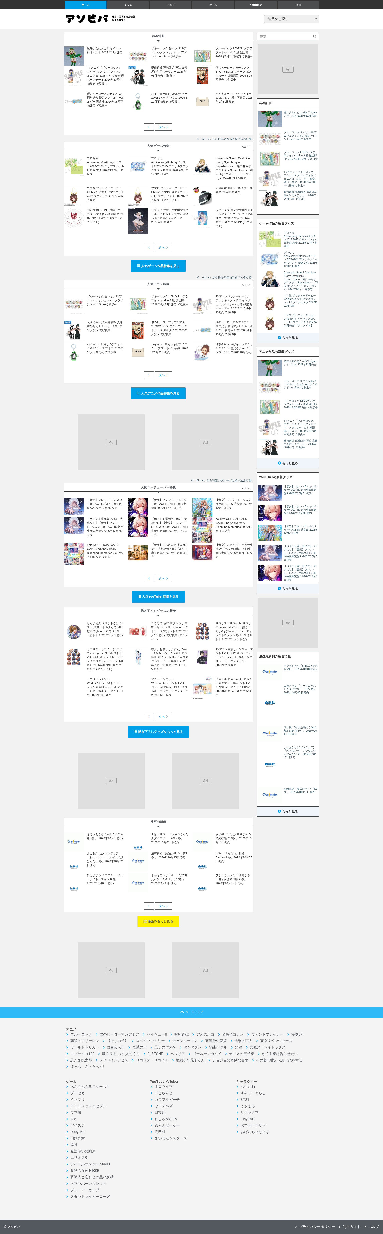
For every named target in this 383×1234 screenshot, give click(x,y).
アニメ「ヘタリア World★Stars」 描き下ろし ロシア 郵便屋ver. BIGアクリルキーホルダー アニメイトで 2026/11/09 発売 (169, 687)
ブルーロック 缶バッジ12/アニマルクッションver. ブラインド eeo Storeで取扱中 (169, 52)
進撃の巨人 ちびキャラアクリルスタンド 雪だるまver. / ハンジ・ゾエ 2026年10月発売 (234, 348)
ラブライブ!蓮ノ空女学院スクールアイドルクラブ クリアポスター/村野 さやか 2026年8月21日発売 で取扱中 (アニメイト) (234, 218)
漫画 (298, 4)
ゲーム (213, 4)
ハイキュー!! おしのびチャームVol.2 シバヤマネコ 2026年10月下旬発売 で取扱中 (169, 97)
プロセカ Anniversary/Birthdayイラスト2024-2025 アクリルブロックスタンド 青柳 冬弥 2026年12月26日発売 (169, 166)
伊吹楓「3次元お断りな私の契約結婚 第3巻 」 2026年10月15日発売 (234, 838)
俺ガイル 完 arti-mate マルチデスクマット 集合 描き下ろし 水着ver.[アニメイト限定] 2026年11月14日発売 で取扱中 (234, 687)
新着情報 (158, 36)
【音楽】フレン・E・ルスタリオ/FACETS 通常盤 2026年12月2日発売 (234, 503)
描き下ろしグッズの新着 (158, 610)
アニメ (171, 4)
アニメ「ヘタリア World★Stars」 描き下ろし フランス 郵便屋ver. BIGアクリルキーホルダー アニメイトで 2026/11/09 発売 (105, 687)
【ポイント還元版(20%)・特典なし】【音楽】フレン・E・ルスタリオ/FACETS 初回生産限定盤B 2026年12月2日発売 (169, 526)
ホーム (86, 4)
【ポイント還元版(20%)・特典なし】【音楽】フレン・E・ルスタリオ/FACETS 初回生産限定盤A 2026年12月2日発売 (105, 526)
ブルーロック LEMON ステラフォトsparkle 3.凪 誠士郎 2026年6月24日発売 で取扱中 (234, 52)
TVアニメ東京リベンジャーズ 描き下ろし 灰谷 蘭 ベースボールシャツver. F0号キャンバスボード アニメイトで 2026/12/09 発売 (234, 657)
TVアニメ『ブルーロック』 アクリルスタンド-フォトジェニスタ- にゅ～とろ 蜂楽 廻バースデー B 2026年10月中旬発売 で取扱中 (105, 75)
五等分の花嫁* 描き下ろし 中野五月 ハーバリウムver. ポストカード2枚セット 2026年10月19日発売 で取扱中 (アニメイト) (169, 631)
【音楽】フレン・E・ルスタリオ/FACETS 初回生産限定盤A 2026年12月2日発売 (104, 503)
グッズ (128, 4)
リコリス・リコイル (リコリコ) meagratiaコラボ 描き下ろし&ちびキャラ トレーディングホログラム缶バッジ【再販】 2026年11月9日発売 (234, 631)
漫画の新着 (158, 821)
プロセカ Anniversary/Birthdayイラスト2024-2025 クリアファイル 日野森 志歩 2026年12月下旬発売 (105, 166)
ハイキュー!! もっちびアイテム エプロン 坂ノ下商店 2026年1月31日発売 (234, 97)
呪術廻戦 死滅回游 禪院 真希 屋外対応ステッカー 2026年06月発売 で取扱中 (169, 71)
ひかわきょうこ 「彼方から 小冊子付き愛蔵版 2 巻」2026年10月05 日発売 (234, 879)
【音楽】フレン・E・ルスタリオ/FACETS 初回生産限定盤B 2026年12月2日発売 (169, 503)
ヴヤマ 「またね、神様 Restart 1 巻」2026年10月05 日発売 (234, 857)
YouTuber (256, 4)
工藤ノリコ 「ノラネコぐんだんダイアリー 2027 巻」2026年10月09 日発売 (169, 838)
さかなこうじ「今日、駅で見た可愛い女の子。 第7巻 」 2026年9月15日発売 (169, 879)
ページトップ (194, 1012)
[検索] (314, 36)
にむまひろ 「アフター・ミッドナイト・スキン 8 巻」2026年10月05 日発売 (105, 879)
